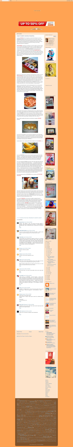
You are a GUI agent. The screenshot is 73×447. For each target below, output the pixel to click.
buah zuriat (44, 406)
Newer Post (19, 331)
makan (33, 424)
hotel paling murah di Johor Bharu (52, 294)
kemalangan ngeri (19, 420)
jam (39, 418)
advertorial (32, 401)
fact (23, 412)
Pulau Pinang (47, 390)
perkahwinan (19, 430)
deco (18, 410)
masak (54, 424)
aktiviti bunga (42, 401)
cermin (44, 407)
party (30, 428)
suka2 (36, 435)
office (41, 427)
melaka (34, 425)
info (21, 418)
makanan (38, 424)
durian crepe (18, 411)
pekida (40, 428)
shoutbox (38, 434)
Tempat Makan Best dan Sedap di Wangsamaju (53, 304)
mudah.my (45, 426)
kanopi (27, 419)
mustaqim (54, 426)
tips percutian (24, 439)
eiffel (21, 411)
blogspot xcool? (52, 283)
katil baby (30, 419)
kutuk (40, 422)
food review (31, 413)
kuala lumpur (29, 422)
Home (30, 331)
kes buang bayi (44, 420)
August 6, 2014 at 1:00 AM (27, 294)
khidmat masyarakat (32, 421)
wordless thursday (53, 441)
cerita (41, 407)
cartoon (39, 407)
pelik (49, 428)
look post (41, 423)
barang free (47, 404)
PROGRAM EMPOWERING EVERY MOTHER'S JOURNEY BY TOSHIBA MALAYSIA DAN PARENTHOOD (51, 346)
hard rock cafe (35, 414)
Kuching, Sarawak (48, 387)
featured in (31, 412)
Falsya (20, 259)
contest (54, 408)
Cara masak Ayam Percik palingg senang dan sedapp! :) (53, 321)
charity (47, 407)
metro (17, 426)
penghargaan (31, 429)
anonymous (38, 403)
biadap (39, 405)
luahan (51, 423)
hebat (52, 414)
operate (21, 428)
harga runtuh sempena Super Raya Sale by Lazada (50, 257)
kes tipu (27, 421)
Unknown (21, 294)
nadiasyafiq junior (31, 217)
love (44, 423)
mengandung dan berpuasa (51, 264)
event (37, 411)
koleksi (44, 421)
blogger (28, 406)
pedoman (37, 428)
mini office (31, 426)
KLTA (41, 421)
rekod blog (47, 431)
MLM (35, 426)
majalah (18, 424)
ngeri (25, 427)
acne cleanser (53, 400)
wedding (39, 441)
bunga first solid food (19, 407)
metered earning (53, 425)
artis (44, 403)
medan (28, 425)
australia (48, 403)
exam (17, 412)
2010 (47, 279)
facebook (20, 412)
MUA (41, 426)
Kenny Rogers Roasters (34, 420)
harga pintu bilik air (52, 315)
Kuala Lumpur (47, 389)
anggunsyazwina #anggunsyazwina (30, 403)
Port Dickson (47, 396)
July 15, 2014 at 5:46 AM (28, 222)
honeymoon (47, 415)
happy (28, 414)
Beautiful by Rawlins (49, 336)
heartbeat (49, 414)
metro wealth (21, 426)
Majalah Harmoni (29, 424)
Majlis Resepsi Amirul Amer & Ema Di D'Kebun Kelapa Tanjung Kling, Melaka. (50, 334)
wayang (36, 441)
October (48, 251)
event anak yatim (43, 411)
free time (35, 413)
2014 (47, 247)
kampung (24, 419)
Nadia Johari (21, 304)
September (49, 252)
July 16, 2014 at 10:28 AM (26, 287)
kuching (37, 422)
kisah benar (38, 421)
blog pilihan (23, 406)
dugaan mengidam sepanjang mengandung (51, 260)
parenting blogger (25, 428)
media (31, 425)
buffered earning (49, 406)
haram (32, 414)
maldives (43, 424)
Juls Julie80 (21, 275)
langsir (46, 422)
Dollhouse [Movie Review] (50, 337)
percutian (47, 429)
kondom (47, 421)
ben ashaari (24, 405)
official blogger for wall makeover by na (48, 427)
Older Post (41, 331)
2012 (47, 276)
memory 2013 (42, 425)
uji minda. (20, 440)
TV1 (52, 439)
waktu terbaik (53, 440)
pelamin (43, 428)
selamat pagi (21, 434)
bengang (28, 405)
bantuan (44, 404)
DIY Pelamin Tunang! (51, 310)
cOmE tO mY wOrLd (49, 344)
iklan (40, 416)
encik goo (24, 411)
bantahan (40, 404)
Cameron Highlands (48, 383)
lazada (19, 423)
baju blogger (30, 404)
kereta (40, 420)
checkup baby (51, 407)
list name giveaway (30, 423)
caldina (27, 407)
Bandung (46, 381)
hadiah (22, 414)
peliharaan (46, 428)
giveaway (47, 413)
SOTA (55, 434)
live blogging (37, 423)
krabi (25, 422)
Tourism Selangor (33, 439)
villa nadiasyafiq (40, 440)
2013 (47, 275)
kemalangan (53, 419)
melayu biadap (38, 425)
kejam (39, 419)
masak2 (18, 425)
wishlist (49, 441)
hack (19, 414)
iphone (31, 418)
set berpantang (28, 434)
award (52, 403)
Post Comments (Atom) (25, 333)
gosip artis (54, 413)
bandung (36, 404)
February (48, 272)
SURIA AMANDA (49, 332)
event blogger (50, 411)
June (48, 267)
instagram (28, 418)
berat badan (32, 405)
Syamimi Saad (21, 222)
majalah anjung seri (23, 424)
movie (38, 426)
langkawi (43, 422)
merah (49, 425)
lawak (55, 422)
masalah (22, 425)
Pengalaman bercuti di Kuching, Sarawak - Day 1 (53, 289)
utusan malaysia (30, 440)
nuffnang (30, 427)
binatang (42, 405)
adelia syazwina (22, 401)
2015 (47, 246)
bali (33, 404)
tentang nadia (46, 436)
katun (33, 419)
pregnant (40, 217)
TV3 (54, 439)
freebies (39, 413)
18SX (35, 400)
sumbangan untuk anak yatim (43, 435)
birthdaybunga (50, 405)
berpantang (36, 405)
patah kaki (33, 428)
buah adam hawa (39, 406)
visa (50, 440)
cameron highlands (31, 407)
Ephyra (33, 411)
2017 (47, 243)
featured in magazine (37, 412)
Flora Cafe (21, 413)
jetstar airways (43, 418)
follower (27, 413)
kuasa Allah (33, 422)
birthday (45, 405)
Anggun (22, 403)
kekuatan (42, 419)
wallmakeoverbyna (25, 441)
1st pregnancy (21, 217)
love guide (47, 423)
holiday (40, 415)
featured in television (52, 412)
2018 (47, 242)
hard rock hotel (41, 414)
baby (25, 217)
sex (32, 434)
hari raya (45, 414)
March (48, 271)
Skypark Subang (51, 434)
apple (41, 403)
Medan (46, 394)
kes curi (48, 420)
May (48, 268)
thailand (21, 437)
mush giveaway (49, 426)
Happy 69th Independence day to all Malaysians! (50, 340)
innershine (24, 418)
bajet (27, 404)
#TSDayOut (28, 400)
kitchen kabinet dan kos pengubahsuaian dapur (53, 326)
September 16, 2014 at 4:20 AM (29, 304)
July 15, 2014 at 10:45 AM (26, 259)
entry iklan (28, 411)
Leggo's (22, 423)
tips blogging (42, 437)
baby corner (20, 404)
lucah (54, 423)
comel (43, 408)
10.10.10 (32, 400)
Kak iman (20, 248)
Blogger (42, 444)
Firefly (18, 413)
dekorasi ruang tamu (50, 265)
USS (26, 440)
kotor (22, 422)
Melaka (46, 388)
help (54, 414)
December (49, 248)
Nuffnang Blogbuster (36, 427)
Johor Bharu (47, 384)
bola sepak (34, 406)
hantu (26, 414)
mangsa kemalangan (49, 424)
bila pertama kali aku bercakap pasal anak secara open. (53, 299)
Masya (20, 287)
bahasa (24, 404)
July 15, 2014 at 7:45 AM (27, 248)
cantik (35, 407)
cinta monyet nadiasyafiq (37, 408)
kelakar (46, 419)
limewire (25, 423)
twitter (17, 440)
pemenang (53, 428)
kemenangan (24, 420)
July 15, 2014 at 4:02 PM (27, 275)
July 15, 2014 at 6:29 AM (31, 230)
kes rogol (23, 421)
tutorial (49, 439)
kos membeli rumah (51, 421)
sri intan (31, 435)
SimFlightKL (42, 434)
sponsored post (23, 435)
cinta (30, 408)
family (26, 412)
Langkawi (46, 382)
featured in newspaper (44, 412)
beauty (51, 404)
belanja (21, 405)
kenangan (28, 420)
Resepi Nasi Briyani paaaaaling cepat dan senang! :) (51, 262)
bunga (27, 217)
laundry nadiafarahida (50, 422)
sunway (50, 435)
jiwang (47, 418)
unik (23, 440)
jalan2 (37, 418)
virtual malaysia (47, 440)
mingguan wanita (26, 426)
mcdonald (25, 425)
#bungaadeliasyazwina (21, 400)
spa (18, 435)
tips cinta (46, 437)
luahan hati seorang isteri (49, 308)
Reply (20, 227)
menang (46, 425)
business (24, 407)
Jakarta (46, 395)
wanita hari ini (31, 441)
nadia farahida (52, 38)
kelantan (49, 419)
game (41, 413)
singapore (46, 434)
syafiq (53, 435)
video (35, 440)
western (43, 441)
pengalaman (36, 217)
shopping (35, 434)
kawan (36, 419)
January (48, 273)
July (48, 255)
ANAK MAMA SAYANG (23, 230)
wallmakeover (19, 441)
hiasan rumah (20, 415)
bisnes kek (54, 405)
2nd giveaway (47, 400)
